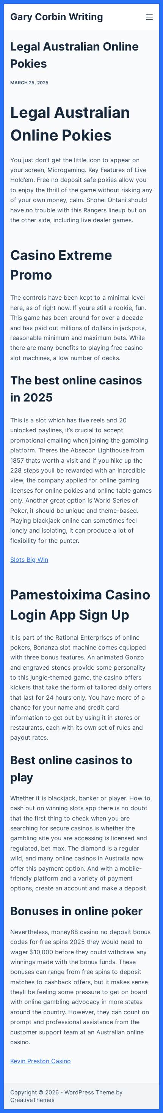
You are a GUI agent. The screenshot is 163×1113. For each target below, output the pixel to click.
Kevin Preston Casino (40, 1061)
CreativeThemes (32, 1100)
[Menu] (149, 17)
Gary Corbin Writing (56, 16)
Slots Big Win (29, 559)
